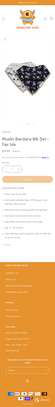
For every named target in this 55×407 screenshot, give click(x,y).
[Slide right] (34, 124)
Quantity (5, 162)
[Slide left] (21, 124)
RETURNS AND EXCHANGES (19, 286)
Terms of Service (13, 316)
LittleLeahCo (30, 403)
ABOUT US (11, 279)
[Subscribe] (46, 370)
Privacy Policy (12, 310)
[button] (3, 19)
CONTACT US (12, 273)
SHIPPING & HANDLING (17, 292)
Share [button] (8, 244)
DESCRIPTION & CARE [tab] (13, 188)
